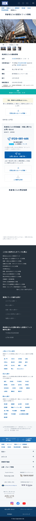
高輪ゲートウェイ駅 (16, 407)
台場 (25, 365)
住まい (3, 451)
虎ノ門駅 (6, 410)
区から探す (9, 305)
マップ (25, 144)
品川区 (20, 384)
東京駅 (5, 404)
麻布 (26, 362)
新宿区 (5, 384)
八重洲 (20, 362)
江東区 (21, 388)
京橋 (26, 358)
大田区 (14, 388)
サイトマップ (26, 514)
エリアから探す (11, 301)
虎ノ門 (5, 358)
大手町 (5, 365)
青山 (12, 368)
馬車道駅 (22, 410)
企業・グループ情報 (7, 467)
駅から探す (6, 396)
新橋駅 (13, 404)
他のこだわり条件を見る (24, 289)
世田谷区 (6, 388)
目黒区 (27, 384)
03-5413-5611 (18, 142)
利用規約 (9, 514)
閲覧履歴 (19, 3)
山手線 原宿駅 (10, 337)
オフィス (9, 444)
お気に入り (23, 3)
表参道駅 (27, 407)
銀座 (19, 365)
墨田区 (28, 388)
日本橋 (20, 358)
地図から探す (10, 318)
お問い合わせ (27, 3)
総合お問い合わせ (9, 509)
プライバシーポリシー (26, 509)
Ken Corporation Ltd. (5, 3)
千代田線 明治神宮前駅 (12, 333)
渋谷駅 (27, 404)
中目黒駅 (14, 410)
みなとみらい (20, 368)
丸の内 (13, 365)
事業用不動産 (5, 462)
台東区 (5, 391)
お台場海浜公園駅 (24, 414)
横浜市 (20, 391)
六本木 (13, 358)
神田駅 (5, 414)
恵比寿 (13, 362)
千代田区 (19, 381)
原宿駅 (19, 65)
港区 (5, 381)
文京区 (13, 384)
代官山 (5, 362)
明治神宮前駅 (4, 10)
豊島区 (13, 391)
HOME (2, 8)
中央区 (27, 381)
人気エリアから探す (9, 351)
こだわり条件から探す (13, 314)
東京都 (23, 8)
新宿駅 (5, 407)
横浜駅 (5, 417)
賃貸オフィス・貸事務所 (13, 8)
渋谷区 (29, 8)
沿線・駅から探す (11, 309)
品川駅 (20, 404)
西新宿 (5, 368)
